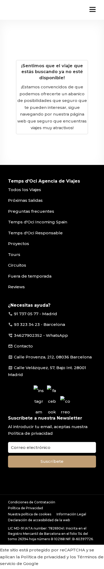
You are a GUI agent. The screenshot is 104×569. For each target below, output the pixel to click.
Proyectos (18, 243)
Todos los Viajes (24, 189)
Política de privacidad (30, 433)
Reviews (16, 286)
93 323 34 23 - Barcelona (39, 324)
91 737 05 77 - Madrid (35, 313)
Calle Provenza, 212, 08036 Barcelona (53, 356)
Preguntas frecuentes (31, 211)
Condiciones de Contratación (31, 502)
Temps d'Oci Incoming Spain (37, 221)
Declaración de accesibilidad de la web (39, 520)
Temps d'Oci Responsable (35, 232)
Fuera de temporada (29, 276)
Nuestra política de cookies (29, 514)
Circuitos (17, 265)
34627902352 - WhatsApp (41, 335)
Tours (14, 254)
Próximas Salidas (25, 200)
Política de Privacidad (25, 508)
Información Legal (71, 514)
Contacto (23, 346)
